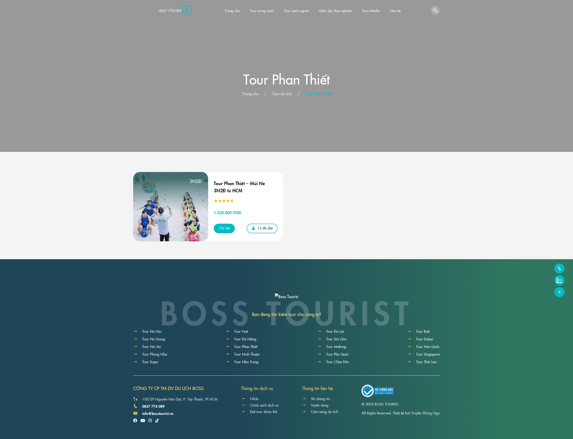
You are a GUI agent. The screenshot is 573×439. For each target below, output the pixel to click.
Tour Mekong (336, 346)
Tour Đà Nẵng (245, 338)
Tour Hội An (151, 346)
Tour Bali (423, 331)
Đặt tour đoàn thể (263, 411)
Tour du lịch (282, 93)
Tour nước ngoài (296, 10)
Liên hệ (395, 10)
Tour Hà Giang (153, 338)
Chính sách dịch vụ (264, 405)
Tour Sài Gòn (336, 338)
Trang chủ (232, 10)
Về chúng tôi (320, 398)
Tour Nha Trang (246, 361)
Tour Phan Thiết (245, 346)
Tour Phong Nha (154, 354)
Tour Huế (241, 331)
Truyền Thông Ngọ (425, 412)
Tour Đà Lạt (335, 331)
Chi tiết (224, 227)
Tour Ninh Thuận (246, 354)
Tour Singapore (428, 354)
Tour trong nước (262, 10)
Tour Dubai (424, 338)
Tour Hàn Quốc (428, 346)
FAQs (254, 398)
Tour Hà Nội (151, 331)
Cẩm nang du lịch (324, 411)
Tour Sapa (150, 361)
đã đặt (265, 227)
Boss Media (371, 10)
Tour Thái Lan (426, 361)
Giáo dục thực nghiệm (335, 10)
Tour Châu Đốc (337, 361)
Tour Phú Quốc (337, 354)
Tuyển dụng (319, 405)
